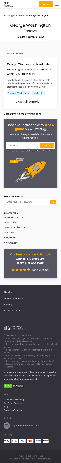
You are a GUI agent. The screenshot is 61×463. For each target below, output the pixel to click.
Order (46, 4)
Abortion (8, 292)
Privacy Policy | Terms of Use (30, 456)
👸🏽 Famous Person (28, 69)
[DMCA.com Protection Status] (14, 387)
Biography (10, 237)
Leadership (38, 93)
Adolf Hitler (10, 222)
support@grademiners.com (26, 425)
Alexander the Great (15, 227)
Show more (10, 310)
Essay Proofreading (13, 410)
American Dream (13, 298)
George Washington (19, 93)
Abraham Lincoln (14, 217)
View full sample (27, 102)
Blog (6, 407)
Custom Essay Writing (14, 400)
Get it (47, 145)
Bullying (8, 304)
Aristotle (9, 232)
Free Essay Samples (13, 403)
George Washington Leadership (29, 64)
